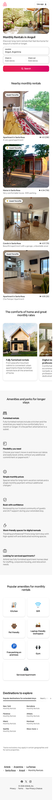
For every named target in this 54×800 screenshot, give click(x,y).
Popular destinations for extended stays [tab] (19, 698)
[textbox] (14, 60)
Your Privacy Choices (34, 788)
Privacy (13, 788)
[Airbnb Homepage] (5, 4)
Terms (20, 788)
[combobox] (26, 52)
